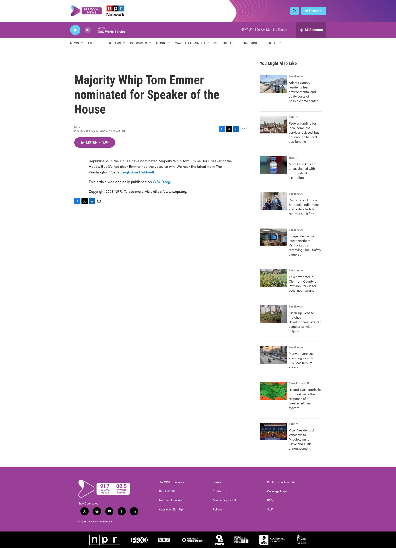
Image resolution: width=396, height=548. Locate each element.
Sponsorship (250, 43)
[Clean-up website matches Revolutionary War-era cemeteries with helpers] (273, 314)
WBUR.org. (162, 181)
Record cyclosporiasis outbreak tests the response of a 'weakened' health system (305, 398)
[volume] (87, 30)
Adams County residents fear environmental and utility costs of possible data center (303, 91)
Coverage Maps (277, 491)
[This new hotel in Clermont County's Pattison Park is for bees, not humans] (273, 278)
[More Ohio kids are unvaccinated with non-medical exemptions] (273, 165)
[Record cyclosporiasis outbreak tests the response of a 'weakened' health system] (273, 391)
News (74, 43)
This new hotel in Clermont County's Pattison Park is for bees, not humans (302, 283)
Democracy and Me (225, 500)
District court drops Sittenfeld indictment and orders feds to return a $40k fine (304, 207)
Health (293, 157)
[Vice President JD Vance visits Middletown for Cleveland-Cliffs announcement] (273, 431)
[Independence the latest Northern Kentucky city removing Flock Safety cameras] (273, 237)
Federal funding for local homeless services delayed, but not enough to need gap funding (304, 132)
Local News (296, 76)
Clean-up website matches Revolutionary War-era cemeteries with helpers (305, 321)
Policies (217, 509)
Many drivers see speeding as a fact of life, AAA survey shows (303, 360)
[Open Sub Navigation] (82, 43)
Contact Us (220, 491)
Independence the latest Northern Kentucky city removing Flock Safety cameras (305, 245)
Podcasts (138, 43)
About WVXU (166, 491)
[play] (75, 30)
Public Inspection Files (281, 482)
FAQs (270, 500)
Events (217, 482)
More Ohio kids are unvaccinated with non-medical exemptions (302, 170)
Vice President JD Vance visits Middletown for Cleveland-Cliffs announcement (301, 439)
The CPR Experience (171, 482)
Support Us (224, 43)
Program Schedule (170, 500)
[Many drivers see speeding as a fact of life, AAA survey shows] (273, 355)
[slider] (94, 30)
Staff (270, 509)
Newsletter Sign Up (170, 509)
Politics (293, 117)
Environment (297, 270)
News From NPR (299, 383)
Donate (315, 11)
